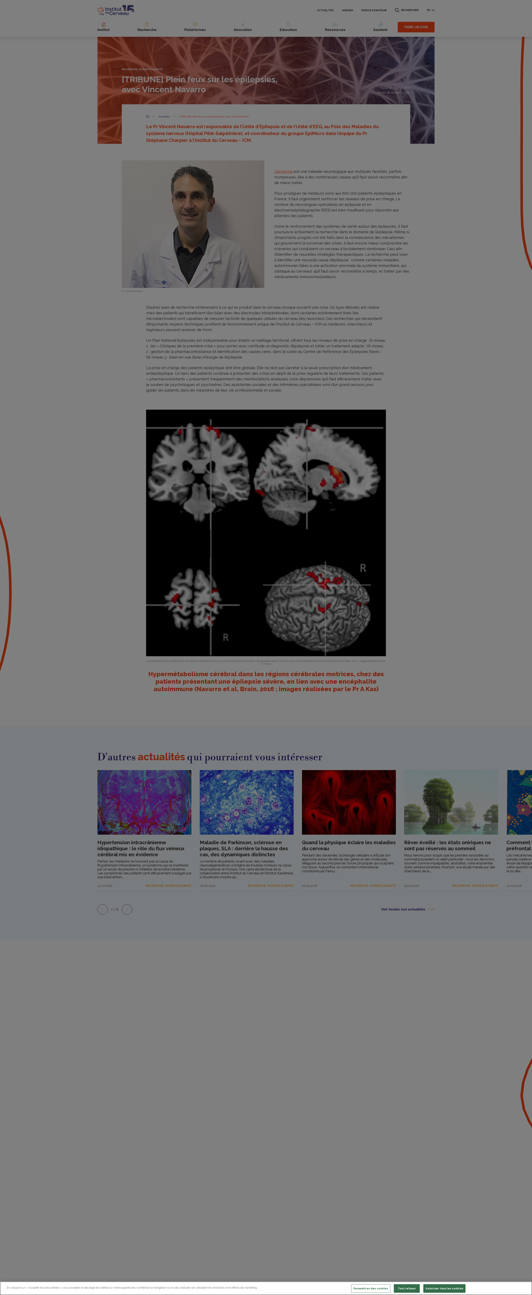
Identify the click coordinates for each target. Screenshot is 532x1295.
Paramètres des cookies (370, 1288)
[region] (266, 1288)
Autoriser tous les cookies (444, 1288)
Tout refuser (407, 1288)
